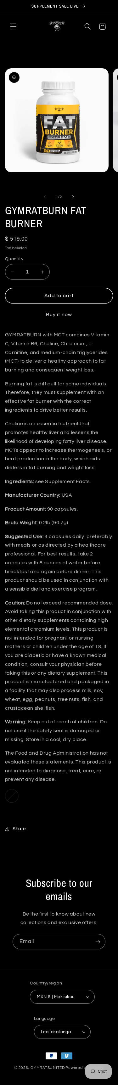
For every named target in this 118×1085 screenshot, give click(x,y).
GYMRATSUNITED (48, 1068)
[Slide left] (45, 197)
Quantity (14, 259)
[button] (13, 26)
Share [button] (19, 828)
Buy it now (59, 314)
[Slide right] (73, 197)
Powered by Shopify (84, 1068)
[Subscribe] (98, 941)
